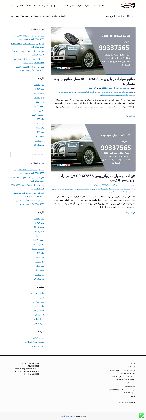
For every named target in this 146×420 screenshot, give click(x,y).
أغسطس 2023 (38, 115)
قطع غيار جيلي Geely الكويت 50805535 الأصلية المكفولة (27, 53)
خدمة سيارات (38, 310)
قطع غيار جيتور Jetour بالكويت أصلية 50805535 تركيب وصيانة (29, 61)
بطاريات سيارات (83, 5)
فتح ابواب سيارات (49, 5)
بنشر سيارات (122, 402)
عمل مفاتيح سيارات (110, 92)
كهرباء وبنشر (39, 323)
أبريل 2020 (39, 141)
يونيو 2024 (39, 89)
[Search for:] (27, 154)
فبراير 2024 (39, 97)
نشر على (110, 88)
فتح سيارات (70, 92)
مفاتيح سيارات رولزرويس (120, 95)
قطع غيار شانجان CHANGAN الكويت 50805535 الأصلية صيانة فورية (29, 37)
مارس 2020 (39, 145)
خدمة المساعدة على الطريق (28, 5)
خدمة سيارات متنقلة (129, 383)
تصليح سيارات (98, 5)
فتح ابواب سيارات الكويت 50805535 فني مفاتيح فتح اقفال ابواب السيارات (122, 391)
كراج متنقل (63, 5)
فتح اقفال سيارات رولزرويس (101, 189)
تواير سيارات (39, 306)
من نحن (133, 396)
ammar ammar (125, 88)
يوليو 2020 (39, 128)
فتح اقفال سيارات (97, 92)
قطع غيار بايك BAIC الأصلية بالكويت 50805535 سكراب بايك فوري (30, 68)
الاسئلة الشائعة (131, 367)
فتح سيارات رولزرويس (66, 189)
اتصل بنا (133, 363)
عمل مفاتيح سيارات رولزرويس (120, 189)
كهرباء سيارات (38, 319)
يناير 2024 (40, 102)
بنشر (72, 5)
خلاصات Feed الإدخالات (34, 342)
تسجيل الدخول (38, 338)
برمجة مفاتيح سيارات (123, 92)
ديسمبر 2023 (38, 106)
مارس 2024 (39, 93)
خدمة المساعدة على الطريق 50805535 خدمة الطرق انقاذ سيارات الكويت (123, 378)
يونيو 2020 (39, 132)
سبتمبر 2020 (39, 123)
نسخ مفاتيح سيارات (106, 95)
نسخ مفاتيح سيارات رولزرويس (118, 191)
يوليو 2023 (39, 119)
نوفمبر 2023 (39, 110)
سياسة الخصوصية (130, 386)
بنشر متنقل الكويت (66, 416)
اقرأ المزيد (131, 116)
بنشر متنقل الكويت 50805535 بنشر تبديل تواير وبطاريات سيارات (122, 371)
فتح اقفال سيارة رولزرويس (82, 92)
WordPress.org (37, 346)
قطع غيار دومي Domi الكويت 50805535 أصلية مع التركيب (27, 45)
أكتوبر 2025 (39, 85)
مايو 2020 (40, 136)
